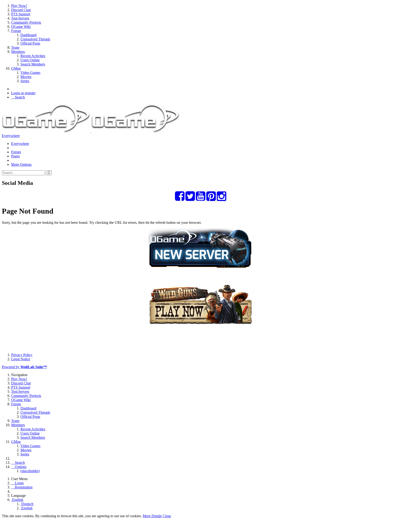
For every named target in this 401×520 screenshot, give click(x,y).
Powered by (24, 367)
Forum (16, 152)
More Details (152, 516)
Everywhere (11, 136)
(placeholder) (30, 471)
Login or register (23, 93)
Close (167, 516)
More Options (21, 164)
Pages (15, 156)
